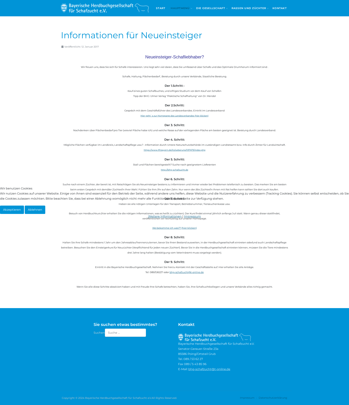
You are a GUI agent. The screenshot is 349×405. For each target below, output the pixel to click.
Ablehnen (35, 209)
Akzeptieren (12, 209)
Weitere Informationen (165, 216)
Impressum (192, 216)
